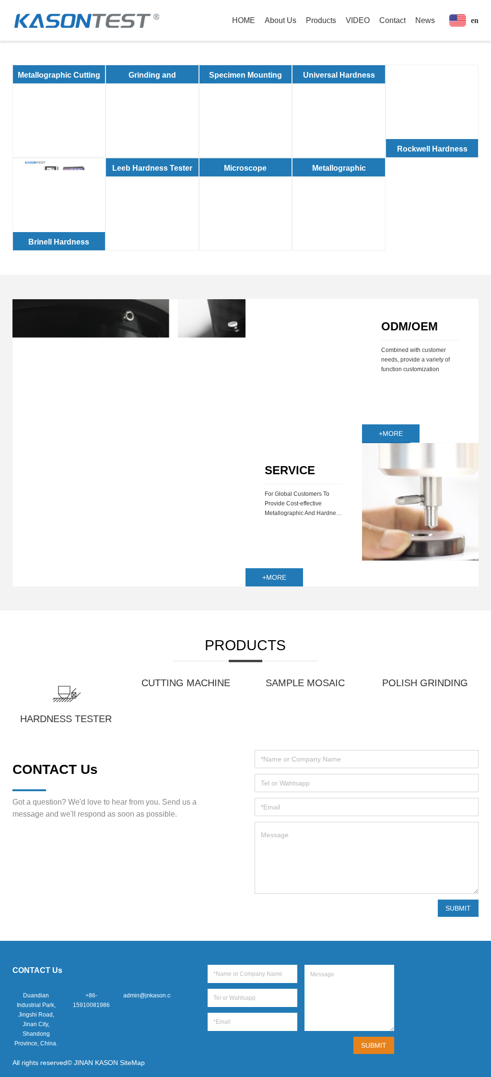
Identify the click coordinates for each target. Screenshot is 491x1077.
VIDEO (358, 20)
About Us (280, 20)
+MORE (391, 433)
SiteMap (132, 1062)
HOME (243, 20)
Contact (392, 20)
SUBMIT (458, 908)
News (425, 20)
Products (321, 20)
